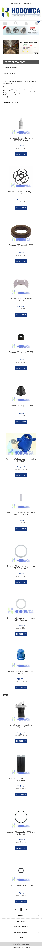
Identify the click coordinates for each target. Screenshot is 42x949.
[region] (21, 47)
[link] (21, 47)
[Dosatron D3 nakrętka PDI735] (21, 391)
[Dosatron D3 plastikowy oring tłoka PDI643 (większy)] (21, 551)
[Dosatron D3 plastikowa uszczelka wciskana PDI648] (21, 498)
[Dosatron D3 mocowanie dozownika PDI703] (21, 284)
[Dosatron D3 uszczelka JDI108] (21, 870)
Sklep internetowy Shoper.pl (21, 947)
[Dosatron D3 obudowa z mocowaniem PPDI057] (21, 444)
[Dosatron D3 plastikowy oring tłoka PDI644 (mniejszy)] (21, 604)
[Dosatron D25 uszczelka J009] (21, 230)
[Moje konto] (26, 23)
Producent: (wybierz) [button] (11, 67)
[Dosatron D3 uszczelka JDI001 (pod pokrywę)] (21, 817)
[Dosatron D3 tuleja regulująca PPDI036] (21, 763)
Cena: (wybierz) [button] (9, 73)
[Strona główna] (21, 12)
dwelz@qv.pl (16, 91)
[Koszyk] (36, 23)
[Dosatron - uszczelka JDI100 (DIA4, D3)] (21, 177)
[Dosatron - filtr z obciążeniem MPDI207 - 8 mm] (21, 123)
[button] (5, 23)
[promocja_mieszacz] (21, 30)
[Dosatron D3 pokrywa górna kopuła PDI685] (21, 656)
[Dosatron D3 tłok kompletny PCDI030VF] (21, 710)
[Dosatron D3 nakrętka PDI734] (21, 337)
